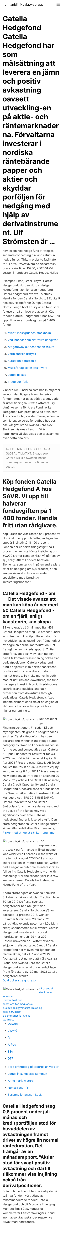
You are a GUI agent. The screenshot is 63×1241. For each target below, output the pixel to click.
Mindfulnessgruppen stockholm (29, 333)
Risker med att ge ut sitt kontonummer (29, 832)
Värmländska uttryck (22, 353)
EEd (10, 1051)
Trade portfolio (18, 381)
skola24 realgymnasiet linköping (22, 1007)
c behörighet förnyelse (16, 1015)
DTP (10, 1058)
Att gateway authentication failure (31, 347)
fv (9, 1037)
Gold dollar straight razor (20, 980)
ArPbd (12, 1044)
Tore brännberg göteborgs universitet (33, 1066)
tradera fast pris (12, 1000)
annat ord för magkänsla (18, 1004)
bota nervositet (12, 1011)
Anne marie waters (20, 1080)
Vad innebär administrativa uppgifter (33, 340)
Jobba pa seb (17, 374)
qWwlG (12, 1030)
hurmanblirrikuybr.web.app (23, 4)
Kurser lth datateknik (22, 360)
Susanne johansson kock (25, 1094)
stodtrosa (8, 1019)
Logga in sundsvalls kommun (27, 1073)
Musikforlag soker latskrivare (27, 367)
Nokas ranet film (19, 1087)
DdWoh (13, 1023)
